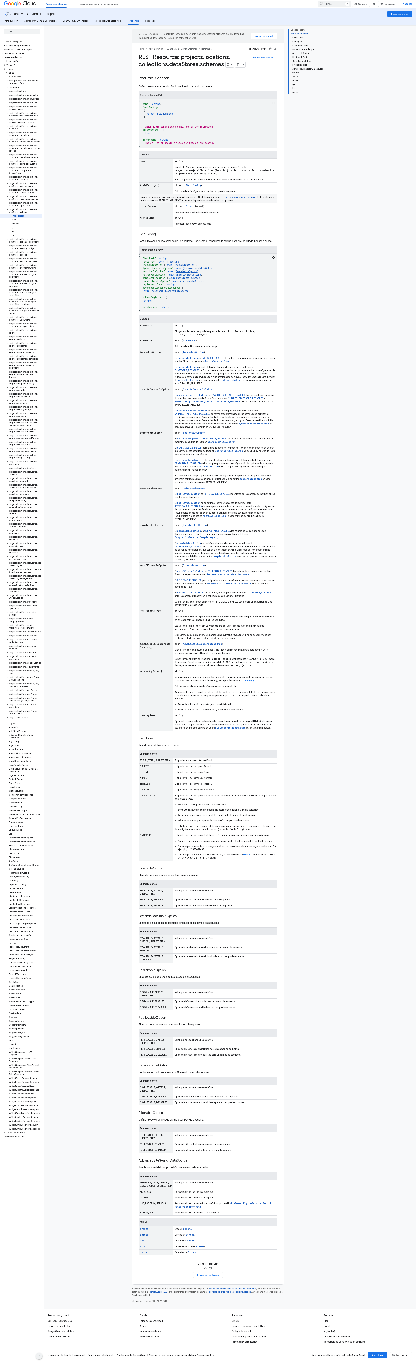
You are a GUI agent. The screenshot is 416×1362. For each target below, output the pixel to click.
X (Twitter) (329, 1331)
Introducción (11, 20)
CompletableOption (188, 277)
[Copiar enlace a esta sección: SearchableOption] (169, 970)
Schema (187, 1228)
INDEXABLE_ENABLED (212, 358)
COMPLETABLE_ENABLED (217, 530)
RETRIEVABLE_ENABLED (216, 493)
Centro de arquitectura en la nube (249, 1336)
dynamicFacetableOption (192, 395)
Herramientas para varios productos (98, 3)
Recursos (150, 20)
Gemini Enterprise (44, 14)
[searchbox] (22, 31)
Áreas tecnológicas (56, 3)
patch (143, 1252)
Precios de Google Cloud (60, 1326)
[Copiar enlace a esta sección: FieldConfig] (159, 234)
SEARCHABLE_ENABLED (215, 438)
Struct (190, 206)
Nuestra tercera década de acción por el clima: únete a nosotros (181, 1355)
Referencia (133, 20)
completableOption (189, 530)
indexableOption (187, 358)
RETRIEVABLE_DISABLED (188, 506)
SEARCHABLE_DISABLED (188, 463)
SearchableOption (186, 271)
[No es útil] (275, 48)
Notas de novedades (150, 1331)
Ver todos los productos (60, 1321)
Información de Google (59, 1355)
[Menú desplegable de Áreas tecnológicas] (71, 4)
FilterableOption (191, 281)
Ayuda (143, 1326)
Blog (326, 1321)
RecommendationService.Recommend (228, 574)
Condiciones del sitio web (100, 1355)
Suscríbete (377, 1355)
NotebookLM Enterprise (107, 20)
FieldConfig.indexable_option (194, 401)
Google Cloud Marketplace (61, 1331)
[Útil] (270, 48)
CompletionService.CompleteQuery (196, 537)
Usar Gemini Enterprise (76, 20)
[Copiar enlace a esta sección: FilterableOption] (166, 1113)
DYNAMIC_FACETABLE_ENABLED (228, 395)
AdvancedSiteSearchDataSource (170, 290)
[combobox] (334, 4)
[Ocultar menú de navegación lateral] (39, 1356)
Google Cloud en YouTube (337, 1336)
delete (144, 1234)
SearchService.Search (218, 361)
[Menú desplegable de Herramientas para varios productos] (122, 4)
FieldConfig (164, 113)
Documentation (156, 49)
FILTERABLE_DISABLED (259, 592)
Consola (362, 3)
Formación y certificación (244, 1341)
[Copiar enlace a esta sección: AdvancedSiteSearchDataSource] (191, 1161)
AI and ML (17, 14)
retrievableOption (188, 493)
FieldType (173, 261)
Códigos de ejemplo (242, 1331)
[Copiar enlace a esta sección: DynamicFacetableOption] (180, 916)
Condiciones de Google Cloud (131, 1355)
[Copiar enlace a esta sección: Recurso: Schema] (172, 78)
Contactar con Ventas (59, 1336)
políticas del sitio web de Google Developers (230, 1292)
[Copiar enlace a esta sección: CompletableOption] (172, 1065)
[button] (21, 53)
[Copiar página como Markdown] (238, 64)
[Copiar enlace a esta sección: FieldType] (156, 738)
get (142, 1240)
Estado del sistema (149, 1336)
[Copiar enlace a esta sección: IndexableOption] (166, 869)
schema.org (248, 680)
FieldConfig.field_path (230, 727)
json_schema (248, 197)
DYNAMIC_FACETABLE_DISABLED (245, 398)
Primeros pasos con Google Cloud (249, 1326)
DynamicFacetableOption (198, 268)
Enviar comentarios (262, 57)
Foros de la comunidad (151, 1321)
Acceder (407, 4)
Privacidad (79, 1355)
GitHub (235, 1321)
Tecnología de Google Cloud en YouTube (344, 1341)
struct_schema (230, 197)
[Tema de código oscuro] (273, 103)
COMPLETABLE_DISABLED (188, 546)
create (144, 1228)
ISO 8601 (248, 854)
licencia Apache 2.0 (158, 1292)
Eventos (328, 1326)
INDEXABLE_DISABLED (187, 370)
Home (141, 49)
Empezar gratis (399, 14)
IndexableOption (184, 264)
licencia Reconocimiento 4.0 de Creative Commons (232, 1288)
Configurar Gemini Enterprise (40, 20)
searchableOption (188, 438)
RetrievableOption (188, 274)
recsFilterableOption (190, 571)
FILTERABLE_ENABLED (220, 571)
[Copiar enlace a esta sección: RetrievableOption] (169, 1018)
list (142, 1246)
